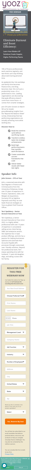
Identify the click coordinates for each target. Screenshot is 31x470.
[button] (4, 465)
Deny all (21, 467)
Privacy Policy (9, 454)
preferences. (25, 458)
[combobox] (8, 318)
